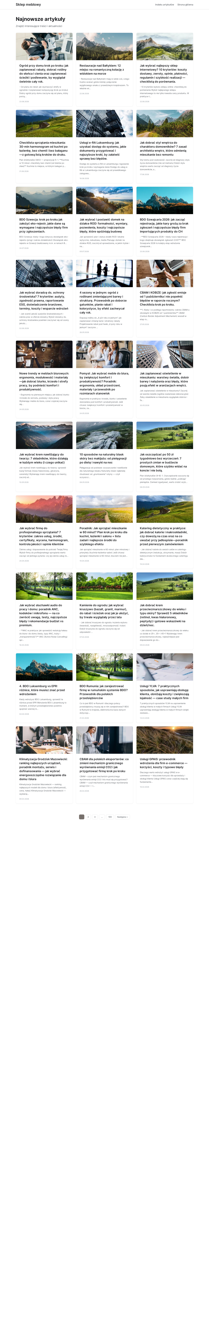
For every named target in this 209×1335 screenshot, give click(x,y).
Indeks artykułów (164, 4)
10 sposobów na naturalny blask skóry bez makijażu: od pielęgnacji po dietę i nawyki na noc (103, 458)
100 (110, 817)
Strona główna (185, 4)
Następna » (122, 817)
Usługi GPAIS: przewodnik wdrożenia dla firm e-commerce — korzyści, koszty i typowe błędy (163, 763)
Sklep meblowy (28, 4)
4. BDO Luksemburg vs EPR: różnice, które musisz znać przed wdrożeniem (42, 690)
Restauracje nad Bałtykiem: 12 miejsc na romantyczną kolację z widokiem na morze (102, 69)
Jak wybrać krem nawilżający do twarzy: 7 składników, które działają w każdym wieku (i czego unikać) (43, 458)
